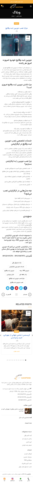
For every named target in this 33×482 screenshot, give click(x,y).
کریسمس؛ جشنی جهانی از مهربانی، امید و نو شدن (16, 336)
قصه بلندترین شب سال (25, 418)
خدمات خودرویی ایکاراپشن (16, 267)
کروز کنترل (29, 442)
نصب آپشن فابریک (27, 464)
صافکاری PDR (28, 460)
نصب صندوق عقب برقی (25, 467)
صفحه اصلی (19, 16)
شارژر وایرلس (10, 275)
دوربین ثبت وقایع (9, 271)
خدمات (12, 16)
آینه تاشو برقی (28, 436)
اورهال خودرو (28, 454)
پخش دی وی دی (27, 439)
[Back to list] (16, 294)
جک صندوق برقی (16, 263)
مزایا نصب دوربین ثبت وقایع (16, 278)
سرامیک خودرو (28, 457)
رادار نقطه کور (23, 275)
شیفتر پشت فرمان (27, 445)
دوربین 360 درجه (24, 271)
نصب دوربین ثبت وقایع (16, 282)
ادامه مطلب (16, 351)
